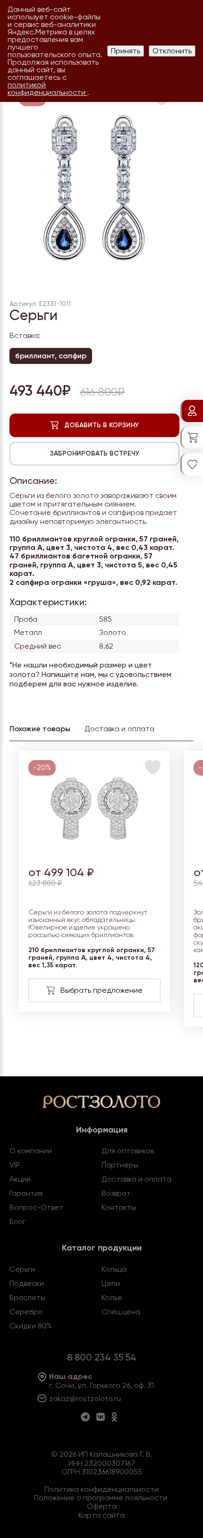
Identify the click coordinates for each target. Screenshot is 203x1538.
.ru (116, 1398)
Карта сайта (101, 1515)
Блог (17, 1221)
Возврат (116, 1193)
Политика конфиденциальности (101, 1489)
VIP (14, 1164)
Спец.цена (121, 1311)
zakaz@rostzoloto (80, 1398)
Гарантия (25, 1193)
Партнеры (120, 1164)
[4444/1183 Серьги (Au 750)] (94, 851)
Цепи (111, 1283)
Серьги (22, 1269)
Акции (20, 1179)
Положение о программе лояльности (100, 1497)
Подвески (26, 1283)
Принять (125, 50)
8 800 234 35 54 (101, 1357)
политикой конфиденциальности (47, 88)
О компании (30, 1150)
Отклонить (172, 50)
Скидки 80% (30, 1325)
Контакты (119, 1207)
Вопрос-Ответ (36, 1207)
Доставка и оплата (136, 1179)
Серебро (26, 1311)
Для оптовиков (128, 1150)
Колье (112, 1297)
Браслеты (27, 1297)
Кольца (114, 1269)
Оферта (102, 1506)
